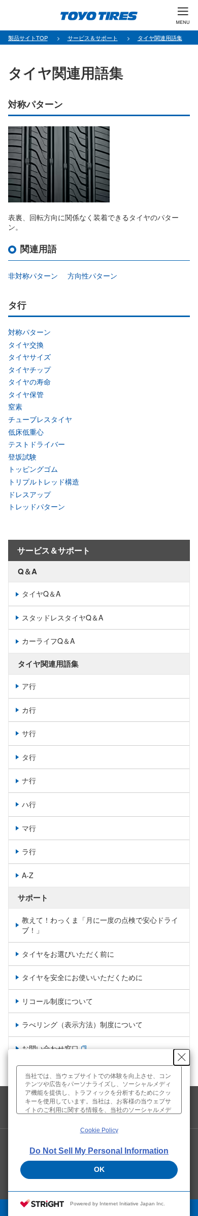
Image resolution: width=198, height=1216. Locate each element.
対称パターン (29, 332)
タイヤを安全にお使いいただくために (82, 977)
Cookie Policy (99, 1130)
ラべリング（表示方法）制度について (82, 1024)
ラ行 (29, 851)
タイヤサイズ (29, 357)
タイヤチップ (29, 369)
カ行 (29, 710)
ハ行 (29, 804)
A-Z (28, 875)
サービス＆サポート (53, 550)
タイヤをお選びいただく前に (68, 954)
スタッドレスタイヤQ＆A (62, 617)
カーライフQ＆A (48, 641)
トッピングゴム (33, 469)
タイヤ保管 (26, 394)
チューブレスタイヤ (40, 419)
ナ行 (29, 780)
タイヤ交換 (26, 344)
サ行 (29, 733)
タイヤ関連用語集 (48, 663)
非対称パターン (33, 275)
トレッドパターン (36, 506)
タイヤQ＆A (41, 593)
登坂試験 (22, 456)
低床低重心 (26, 432)
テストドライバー (36, 444)
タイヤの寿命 (29, 381)
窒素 (15, 406)
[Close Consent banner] (182, 1057)
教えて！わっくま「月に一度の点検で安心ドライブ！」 (100, 925)
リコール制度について (57, 1001)
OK (99, 1169)
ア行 (29, 686)
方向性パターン (92, 275)
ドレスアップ (29, 494)
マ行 (29, 828)
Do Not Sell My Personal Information (99, 1150)
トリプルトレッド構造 (43, 481)
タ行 (29, 757)
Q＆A (27, 571)
